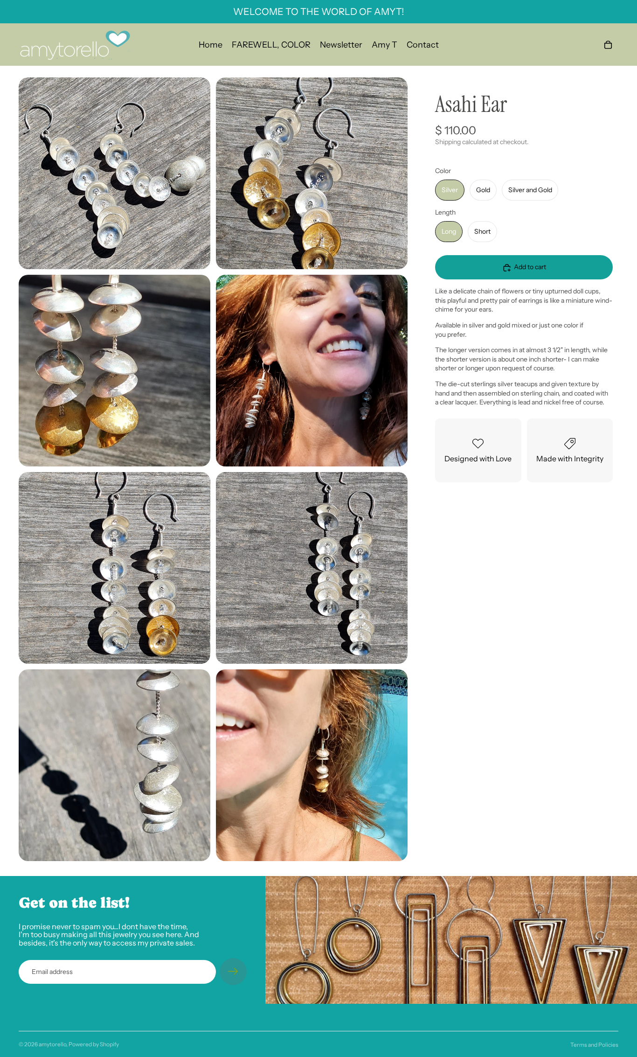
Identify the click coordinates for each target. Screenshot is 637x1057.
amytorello (52, 1044)
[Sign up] (233, 971)
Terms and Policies (594, 1044)
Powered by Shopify (94, 1044)
